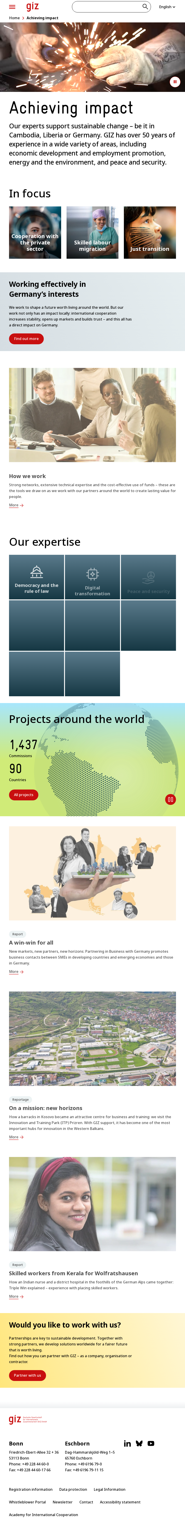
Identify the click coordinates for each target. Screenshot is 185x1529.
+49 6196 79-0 (90, 1464)
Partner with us (30, 1377)
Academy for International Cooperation (43, 1514)
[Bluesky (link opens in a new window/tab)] (139, 1445)
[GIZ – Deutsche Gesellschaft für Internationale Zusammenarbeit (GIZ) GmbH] (33, 7)
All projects (23, 794)
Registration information (31, 1489)
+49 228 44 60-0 (35, 1464)
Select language (167, 7)
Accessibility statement (120, 1502)
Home (14, 17)
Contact (86, 1502)
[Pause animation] (175, 82)
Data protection (73, 1489)
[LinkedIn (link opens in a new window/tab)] (127, 1445)
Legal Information (109, 1489)
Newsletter (63, 1502)
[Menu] (12, 7)
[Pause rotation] (170, 799)
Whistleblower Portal (27, 1502)
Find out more (29, 340)
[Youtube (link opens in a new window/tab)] (151, 1445)
